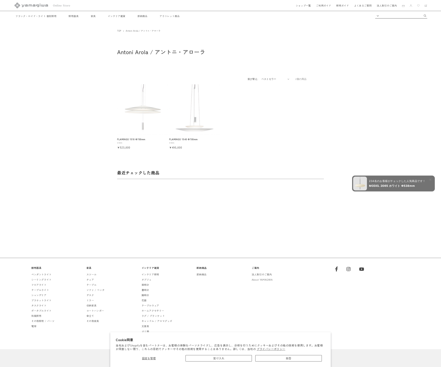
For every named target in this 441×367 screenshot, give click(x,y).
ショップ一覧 (303, 5)
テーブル (91, 284)
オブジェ (147, 279)
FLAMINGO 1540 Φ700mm (183, 139)
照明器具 (74, 16)
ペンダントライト (41, 274)
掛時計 (145, 284)
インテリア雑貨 (116, 16)
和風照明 (36, 316)
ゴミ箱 (145, 331)
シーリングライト (41, 279)
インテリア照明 (150, 274)
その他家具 (92, 321)
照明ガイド (342, 5)
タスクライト (39, 305)
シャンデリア (39, 295)
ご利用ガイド (323, 5)
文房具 (145, 326)
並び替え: (253, 79)
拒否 (288, 358)
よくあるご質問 (363, 5)
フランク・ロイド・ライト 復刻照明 (36, 16)
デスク (90, 295)
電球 (33, 326)
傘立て (90, 316)
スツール (91, 274)
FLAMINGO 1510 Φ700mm (131, 139)
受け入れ (218, 358)
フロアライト (39, 284)
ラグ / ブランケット (153, 316)
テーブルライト (40, 290)
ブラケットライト (41, 300)
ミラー (90, 300)
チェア (90, 279)
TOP (119, 30)
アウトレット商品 (170, 16)
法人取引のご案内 (387, 5)
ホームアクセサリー (153, 310)
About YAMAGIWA (262, 279)
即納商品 (142, 16)
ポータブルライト (41, 310)
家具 (93, 16)
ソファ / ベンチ (95, 290)
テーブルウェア (150, 305)
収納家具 (91, 305)
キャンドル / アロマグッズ (157, 321)
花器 (144, 300)
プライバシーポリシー (271, 349)
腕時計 (145, 295)
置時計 (145, 290)
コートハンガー (95, 310)
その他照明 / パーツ (43, 321)
